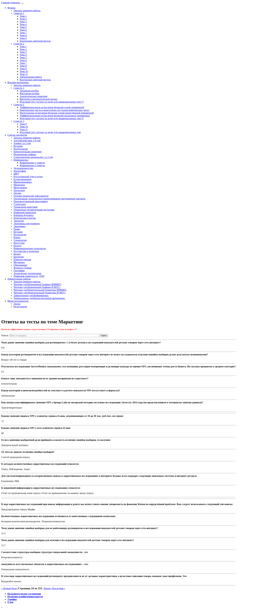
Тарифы (12, 599)
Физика (11, 7)
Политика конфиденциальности (25, 596)
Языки (17, 237)
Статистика (20, 204)
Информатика (21, 160)
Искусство (19, 243)
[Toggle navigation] (22, 3)
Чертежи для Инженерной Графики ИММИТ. (37, 284)
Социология (20, 240)
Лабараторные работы (19, 279)
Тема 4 (23, 24)
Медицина (19, 262)
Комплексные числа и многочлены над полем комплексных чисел (54, 110)
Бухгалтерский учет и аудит (28, 176)
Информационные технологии (30, 248)
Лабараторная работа (31, 77)
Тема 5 (23, 27)
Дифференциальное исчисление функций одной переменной (52, 107)
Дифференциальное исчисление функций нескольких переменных (55, 115)
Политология (21, 149)
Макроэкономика (23, 182)
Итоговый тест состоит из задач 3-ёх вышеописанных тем (50, 132)
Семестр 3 (19, 121)
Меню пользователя (17, 301)
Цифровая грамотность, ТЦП (29, 276)
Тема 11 (24, 74)
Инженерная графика (25, 154)
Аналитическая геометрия (33, 96)
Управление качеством (25, 207)
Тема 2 (23, 19)
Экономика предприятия (27, 223)
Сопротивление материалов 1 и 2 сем (33, 157)
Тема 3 (23, 21)
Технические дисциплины (27, 273)
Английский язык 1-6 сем (27, 140)
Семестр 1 (19, 13)
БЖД (16, 173)
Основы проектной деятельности (31, 196)
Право (17, 229)
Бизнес (17, 254)
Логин (17, 303)
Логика (17, 193)
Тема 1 (23, 16)
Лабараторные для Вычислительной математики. (39, 298)
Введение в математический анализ (38, 99)
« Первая (6, 588)
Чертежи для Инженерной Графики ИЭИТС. (37, 287)
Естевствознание (22, 179)
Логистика (19, 190)
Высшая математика (18, 82)
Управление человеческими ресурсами (34, 209)
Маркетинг (19, 185)
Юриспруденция (22, 259)
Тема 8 (23, 35)
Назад (14, 588)
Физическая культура (25, 218)
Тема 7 (23, 32)
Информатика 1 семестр (32, 162)
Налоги (17, 245)
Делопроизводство (23, 168)
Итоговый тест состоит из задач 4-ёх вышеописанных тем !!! (52, 102)
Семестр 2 (19, 43)
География (19, 270)
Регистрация (20, 306)
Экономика (19, 226)
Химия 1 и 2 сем (22, 143)
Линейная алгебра (29, 90)
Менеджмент (20, 187)
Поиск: (5, 335)
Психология (20, 234)
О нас (10, 602)
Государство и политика (26, 251)
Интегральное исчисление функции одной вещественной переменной (57, 113)
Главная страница (10, 2)
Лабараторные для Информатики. (31, 295)
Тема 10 (24, 71)
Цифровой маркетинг (25, 212)
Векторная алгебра (29, 93)
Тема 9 (23, 38)
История (18, 146)
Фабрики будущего (24, 215)
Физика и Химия (22, 268)
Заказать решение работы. (27, 10)
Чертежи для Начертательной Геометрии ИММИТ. (40, 290)
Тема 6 (23, 30)
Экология (19, 220)
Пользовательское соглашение (24, 593)
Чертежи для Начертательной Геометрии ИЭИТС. (40, 292)
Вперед (47, 588)
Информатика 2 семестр (32, 165)
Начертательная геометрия (27, 151)
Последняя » (58, 588)
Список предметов (17, 135)
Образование (20, 265)
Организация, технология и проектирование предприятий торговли (49, 198)
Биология (19, 256)
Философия (20, 171)
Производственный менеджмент (31, 201)
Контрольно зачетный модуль (35, 41)
